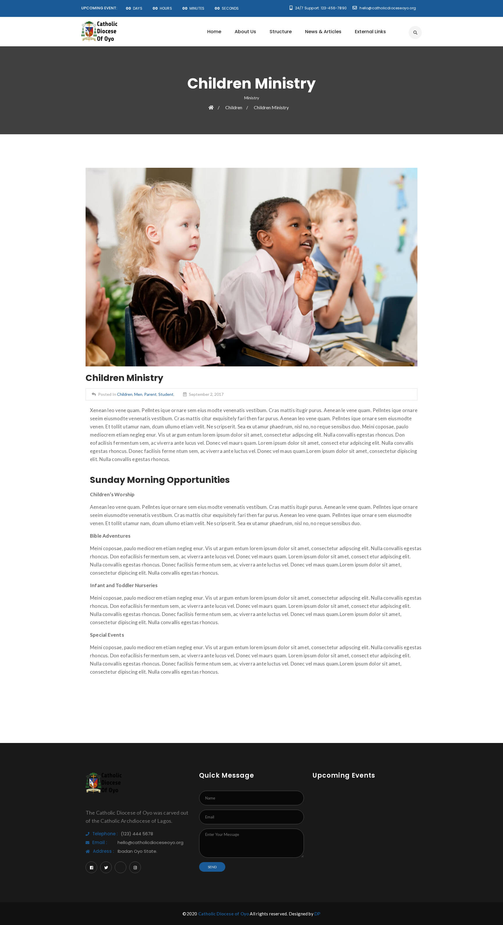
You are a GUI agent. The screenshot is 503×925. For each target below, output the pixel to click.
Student (165, 394)
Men (138, 394)
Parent (150, 394)
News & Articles (323, 31)
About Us (245, 31)
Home (214, 31)
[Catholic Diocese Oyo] (99, 32)
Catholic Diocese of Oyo (223, 913)
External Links (370, 31)
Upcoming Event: (99, 8)
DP (317, 913)
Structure (281, 31)
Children (233, 107)
